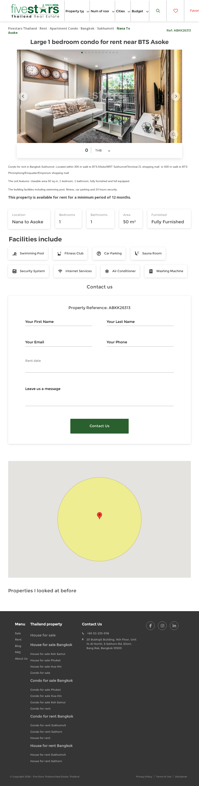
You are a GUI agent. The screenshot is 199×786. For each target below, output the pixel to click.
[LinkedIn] (174, 625)
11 (117, 52)
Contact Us (99, 426)
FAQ (18, 652)
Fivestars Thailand (22, 28)
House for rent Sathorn (46, 761)
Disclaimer (181, 776)
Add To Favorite (175, 10)
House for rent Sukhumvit (48, 754)
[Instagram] (162, 625)
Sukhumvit (105, 28)
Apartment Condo (64, 28)
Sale (18, 633)
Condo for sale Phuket (45, 689)
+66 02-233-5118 (98, 633)
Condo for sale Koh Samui (47, 702)
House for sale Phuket (45, 660)
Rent (43, 28)
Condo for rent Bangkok (51, 716)
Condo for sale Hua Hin (46, 696)
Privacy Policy (144, 776)
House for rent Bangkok (51, 746)
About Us (21, 658)
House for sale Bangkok (51, 645)
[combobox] (77, 11)
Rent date (33, 361)
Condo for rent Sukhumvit (48, 725)
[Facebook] (150, 625)
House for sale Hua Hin (46, 666)
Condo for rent (40, 708)
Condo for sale (40, 673)
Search (158, 11)
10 (113, 52)
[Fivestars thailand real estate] (35, 10)
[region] (99, 519)
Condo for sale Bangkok (51, 680)
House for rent (40, 738)
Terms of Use (163, 776)
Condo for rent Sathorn (46, 731)
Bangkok (87, 28)
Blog (18, 646)
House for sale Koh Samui (47, 654)
